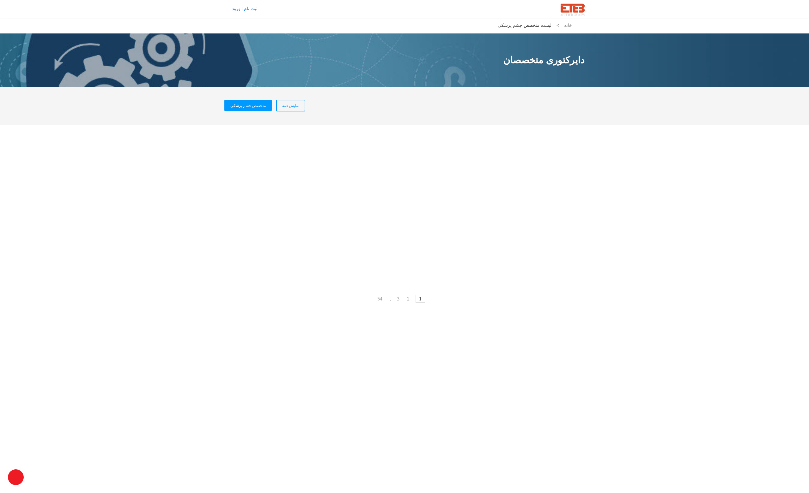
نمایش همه (290, 106)
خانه (568, 25)
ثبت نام (251, 9)
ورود (236, 9)
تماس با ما (272, 8)
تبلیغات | (292, 8)
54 (379, 298)
